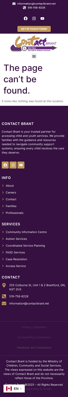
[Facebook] (26, 18)
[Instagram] (34, 18)
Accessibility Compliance (34, 337)
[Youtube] (42, 18)
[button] (34, 56)
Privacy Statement (34, 327)
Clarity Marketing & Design (34, 389)
